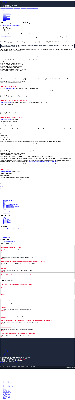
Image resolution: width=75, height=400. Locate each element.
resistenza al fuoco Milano (7, 375)
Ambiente (4, 353)
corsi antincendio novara (7, 376)
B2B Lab (4, 15)
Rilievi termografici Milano (7, 382)
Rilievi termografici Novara (7, 381)
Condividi (2, 362)
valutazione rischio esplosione (8, 373)
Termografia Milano (6, 380)
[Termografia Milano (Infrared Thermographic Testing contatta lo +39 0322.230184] (10, 25)
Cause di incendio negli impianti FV (7, 300)
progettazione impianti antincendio (9, 383)
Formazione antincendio (7, 220)
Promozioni (5, 1)
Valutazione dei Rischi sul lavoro (8, 200)
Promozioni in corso (6, 18)
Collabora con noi (6, 12)
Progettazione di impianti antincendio (9, 193)
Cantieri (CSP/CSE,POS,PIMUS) (8, 211)
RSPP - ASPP (5, 201)
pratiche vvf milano (6, 370)
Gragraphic (72, 367)
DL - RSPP (5, 218)
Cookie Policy (3, 307)
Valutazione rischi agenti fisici (8, 205)
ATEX (4, 202)
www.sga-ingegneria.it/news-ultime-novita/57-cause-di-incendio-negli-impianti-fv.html (42, 161)
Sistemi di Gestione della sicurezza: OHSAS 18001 (11, 212)
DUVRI (4, 208)
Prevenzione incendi (6, 349)
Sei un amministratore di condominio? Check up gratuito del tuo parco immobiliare (16, 284)
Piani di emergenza (6, 195)
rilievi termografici (6, 36)
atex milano (5, 372)
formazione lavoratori (6, 384)
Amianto (4, 209)
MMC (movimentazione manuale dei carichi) (10, 204)
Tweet (1, 186)
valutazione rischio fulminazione (8, 386)
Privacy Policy (26, 366)
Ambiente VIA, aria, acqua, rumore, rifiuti (10, 232)
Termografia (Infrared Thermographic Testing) (11, 228)
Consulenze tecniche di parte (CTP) (9, 241)
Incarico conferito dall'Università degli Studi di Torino (11, 247)
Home (4, 10)
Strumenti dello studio (6, 13)
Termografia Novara (6, 379)
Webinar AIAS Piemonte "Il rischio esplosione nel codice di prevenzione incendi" (16, 274)
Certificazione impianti (6, 192)
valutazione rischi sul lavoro (7, 385)
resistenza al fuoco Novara (7, 374)
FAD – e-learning (6, 219)
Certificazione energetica (7, 237)
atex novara (5, 371)
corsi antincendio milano (7, 377)
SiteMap (15, 361)
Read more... (3, 250)
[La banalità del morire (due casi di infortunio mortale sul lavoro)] (12, 252)
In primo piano (5, 2)
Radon (4, 210)
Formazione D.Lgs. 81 (6, 351)
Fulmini (4, 203)
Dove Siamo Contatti (6, 19)
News (4, 3)
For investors (5, 17)
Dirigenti (4, 217)
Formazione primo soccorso (7, 222)
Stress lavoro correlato (6, 213)
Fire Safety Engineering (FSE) (8, 194)
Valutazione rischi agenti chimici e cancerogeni (11, 206)
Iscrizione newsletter (6, 16)
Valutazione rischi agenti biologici (8, 207)
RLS (3, 224)
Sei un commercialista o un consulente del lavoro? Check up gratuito (13, 291)
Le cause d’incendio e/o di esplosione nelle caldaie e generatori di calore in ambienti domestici (18, 333)
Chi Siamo (4, 11)
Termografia (3, 268)
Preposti (4, 223)
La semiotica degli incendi (6, 327)
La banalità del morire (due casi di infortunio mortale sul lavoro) (13, 255)
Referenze (4, 20)
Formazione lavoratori (6, 221)
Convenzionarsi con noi (7, 14)
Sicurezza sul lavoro (6, 350)
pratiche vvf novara (6, 369)
